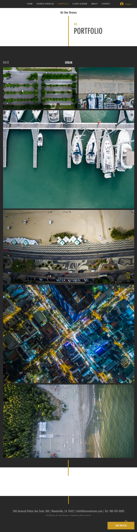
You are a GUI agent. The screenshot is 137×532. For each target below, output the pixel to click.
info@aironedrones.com (89, 511)
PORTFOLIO (88, 31)
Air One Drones (68, 12)
